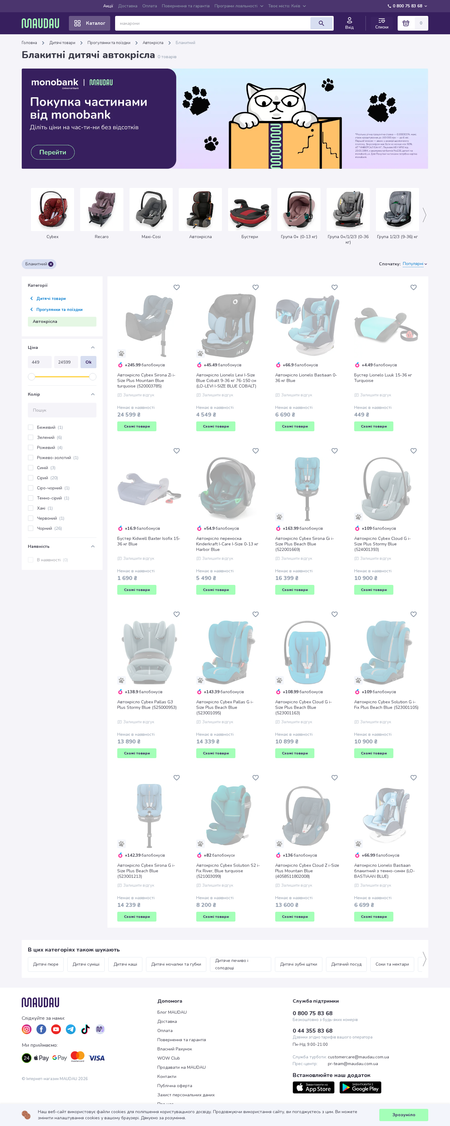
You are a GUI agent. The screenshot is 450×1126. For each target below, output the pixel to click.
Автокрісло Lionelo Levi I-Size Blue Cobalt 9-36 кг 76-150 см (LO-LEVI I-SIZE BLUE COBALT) (226, 380)
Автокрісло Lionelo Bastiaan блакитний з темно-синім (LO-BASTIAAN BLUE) (384, 871)
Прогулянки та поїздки (109, 42)
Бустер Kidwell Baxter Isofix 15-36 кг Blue (148, 541)
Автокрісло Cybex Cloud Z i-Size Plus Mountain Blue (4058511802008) (307, 871)
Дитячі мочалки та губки (176, 964)
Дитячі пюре (45, 964)
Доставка (127, 6)
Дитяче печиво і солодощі (232, 964)
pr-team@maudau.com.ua (353, 1064)
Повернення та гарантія (186, 6)
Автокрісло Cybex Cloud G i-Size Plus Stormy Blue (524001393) (382, 544)
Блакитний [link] (185, 42)
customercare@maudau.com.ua (358, 1057)
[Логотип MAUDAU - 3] (89, 1002)
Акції (108, 6)
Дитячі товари (62, 42)
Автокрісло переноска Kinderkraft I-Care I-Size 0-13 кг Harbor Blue (227, 544)
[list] (27, 1029)
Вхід (349, 27)
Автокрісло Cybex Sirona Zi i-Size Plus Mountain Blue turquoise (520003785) (146, 380)
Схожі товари (137, 426)
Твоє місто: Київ (284, 6)
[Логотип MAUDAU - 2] (43, 23)
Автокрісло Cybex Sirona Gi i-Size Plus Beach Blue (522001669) (304, 544)
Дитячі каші (125, 964)
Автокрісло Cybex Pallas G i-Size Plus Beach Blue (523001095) (224, 707)
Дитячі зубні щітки (298, 964)
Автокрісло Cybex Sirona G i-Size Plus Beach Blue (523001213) (146, 871)
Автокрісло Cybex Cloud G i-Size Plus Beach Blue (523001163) (303, 707)
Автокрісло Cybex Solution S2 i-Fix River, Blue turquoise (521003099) (228, 871)
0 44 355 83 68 (312, 1030)
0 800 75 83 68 (407, 6)
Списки (381, 27)
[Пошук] (321, 23)
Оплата (149, 6)
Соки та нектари (392, 964)
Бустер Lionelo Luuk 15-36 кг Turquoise (383, 377)
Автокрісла (153, 42)
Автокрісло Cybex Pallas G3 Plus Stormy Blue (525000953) (147, 704)
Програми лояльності (236, 6)
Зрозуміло (403, 1115)
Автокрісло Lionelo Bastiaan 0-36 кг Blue (306, 377)
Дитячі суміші (86, 964)
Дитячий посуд (346, 964)
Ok (88, 362)
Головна (29, 42)
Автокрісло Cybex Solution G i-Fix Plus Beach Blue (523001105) (386, 704)
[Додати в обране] (177, 287)
